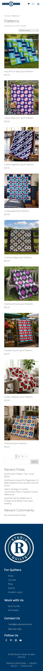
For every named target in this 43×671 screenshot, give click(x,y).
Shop (10, 576)
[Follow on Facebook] (6, 640)
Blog (10, 584)
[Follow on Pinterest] (11, 640)
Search (34, 462)
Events (11, 588)
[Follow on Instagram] (16, 640)
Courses (12, 580)
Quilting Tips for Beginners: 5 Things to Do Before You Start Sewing (18, 501)
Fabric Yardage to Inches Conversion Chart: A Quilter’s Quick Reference (21, 492)
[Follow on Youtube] (20, 640)
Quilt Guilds (14, 606)
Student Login (15, 592)
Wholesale (13, 610)
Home (7, 16)
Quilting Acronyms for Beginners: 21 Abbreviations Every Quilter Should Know (21, 483)
